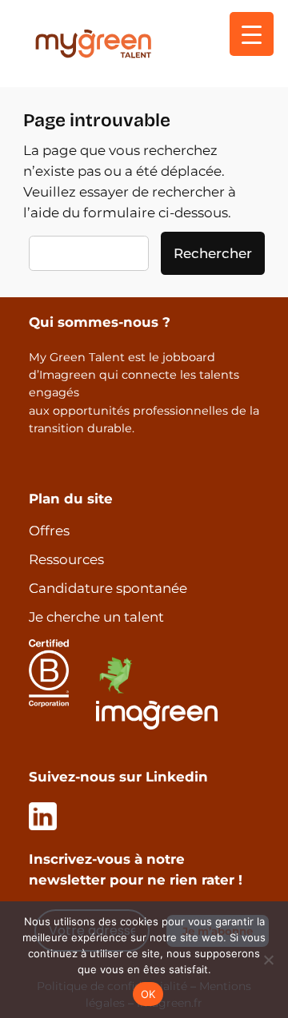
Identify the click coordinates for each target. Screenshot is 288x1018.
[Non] (268, 960)
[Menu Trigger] (252, 34)
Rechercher (213, 253)
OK (148, 994)
